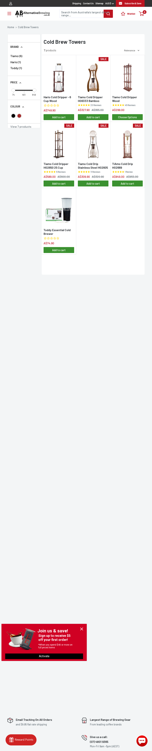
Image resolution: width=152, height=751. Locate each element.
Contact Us (88, 3)
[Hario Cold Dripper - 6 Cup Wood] (59, 75)
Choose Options (127, 117)
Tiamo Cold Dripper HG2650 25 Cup (56, 165)
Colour (15, 106)
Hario (15, 62)
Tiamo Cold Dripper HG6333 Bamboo (90, 98)
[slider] (13, 90)
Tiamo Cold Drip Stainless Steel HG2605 (93, 165)
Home (10, 27)
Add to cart (59, 117)
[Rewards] (21, 739)
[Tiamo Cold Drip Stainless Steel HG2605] (93, 141)
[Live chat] (142, 741)
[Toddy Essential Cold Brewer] (59, 208)
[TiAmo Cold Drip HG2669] (127, 141)
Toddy (16, 68)
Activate (44, 656)
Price (13, 82)
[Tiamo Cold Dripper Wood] (127, 75)
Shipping (76, 3)
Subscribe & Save (133, 3)
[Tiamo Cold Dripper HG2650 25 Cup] (59, 141)
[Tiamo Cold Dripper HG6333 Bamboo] (93, 75)
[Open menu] (9, 13)
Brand (14, 46)
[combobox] (86, 14)
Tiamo (16, 56)
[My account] (10, 3)
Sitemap (99, 3)
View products (20, 126)
